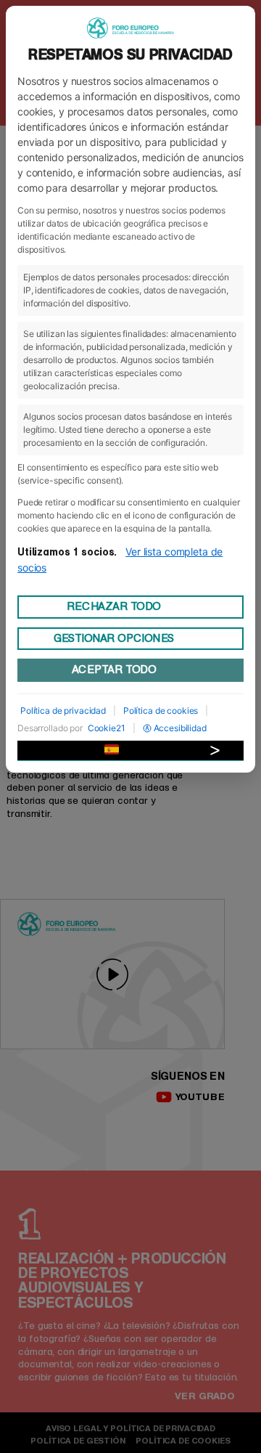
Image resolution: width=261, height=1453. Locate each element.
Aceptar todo (114, 669)
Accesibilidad (180, 728)
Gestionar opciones (114, 638)
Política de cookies (160, 710)
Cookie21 (106, 728)
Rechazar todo (114, 606)
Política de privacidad (63, 710)
